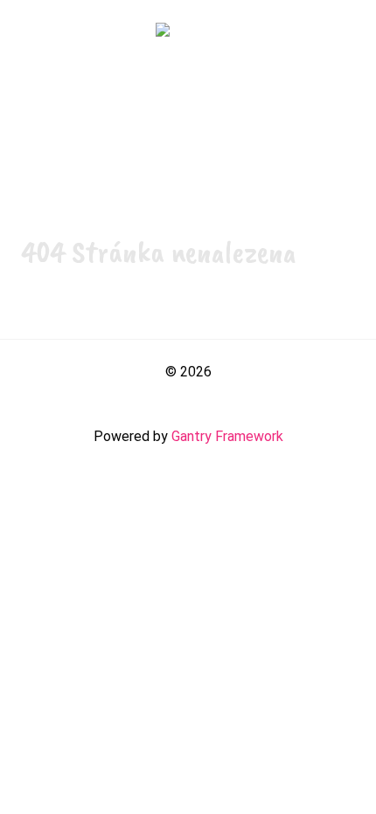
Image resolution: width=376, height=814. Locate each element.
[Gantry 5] (188, 33)
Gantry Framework (227, 436)
